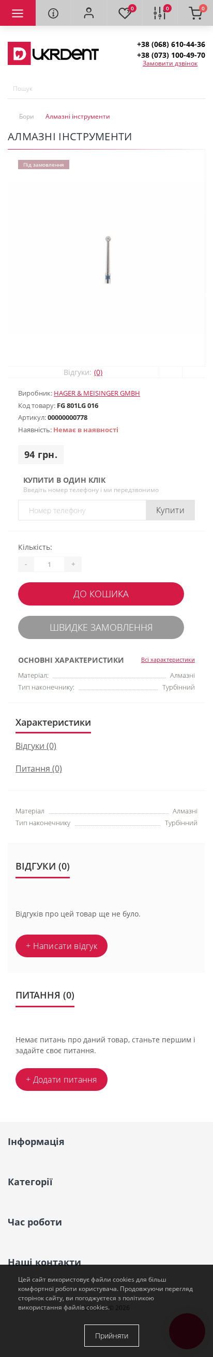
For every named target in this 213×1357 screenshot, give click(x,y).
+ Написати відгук (61, 946)
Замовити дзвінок (170, 63)
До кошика (101, 593)
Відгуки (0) (36, 745)
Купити (170, 510)
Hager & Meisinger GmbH (97, 393)
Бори (26, 116)
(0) (98, 372)
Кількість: (35, 547)
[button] (88, 13)
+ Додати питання (61, 1079)
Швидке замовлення (101, 627)
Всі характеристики (168, 659)
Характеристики (53, 722)
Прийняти (111, 1335)
